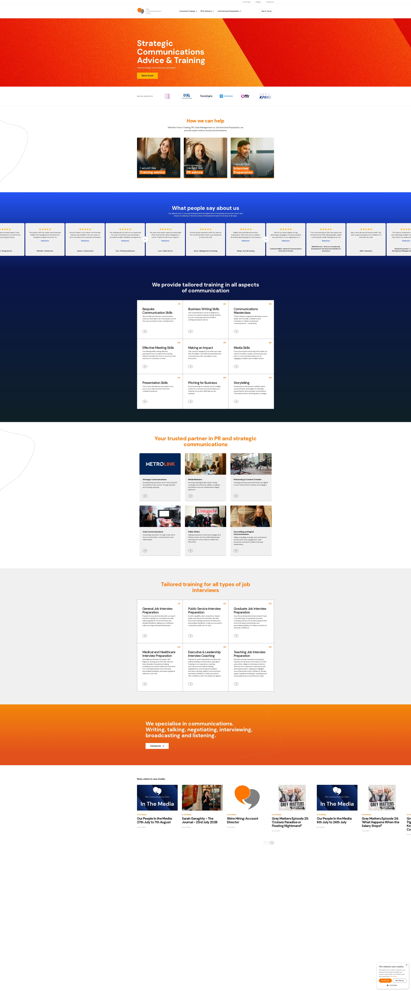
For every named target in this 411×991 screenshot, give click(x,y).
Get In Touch (266, 11)
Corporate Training (187, 11)
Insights (258, 2)
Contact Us (270, 2)
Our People (246, 2)
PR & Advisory (206, 11)
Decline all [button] (399, 980)
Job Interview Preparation (228, 11)
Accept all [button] (385, 980)
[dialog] (393, 976)
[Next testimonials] (266, 239)
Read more (45, 241)
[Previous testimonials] (145, 239)
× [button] (406, 965)
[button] (393, 985)
